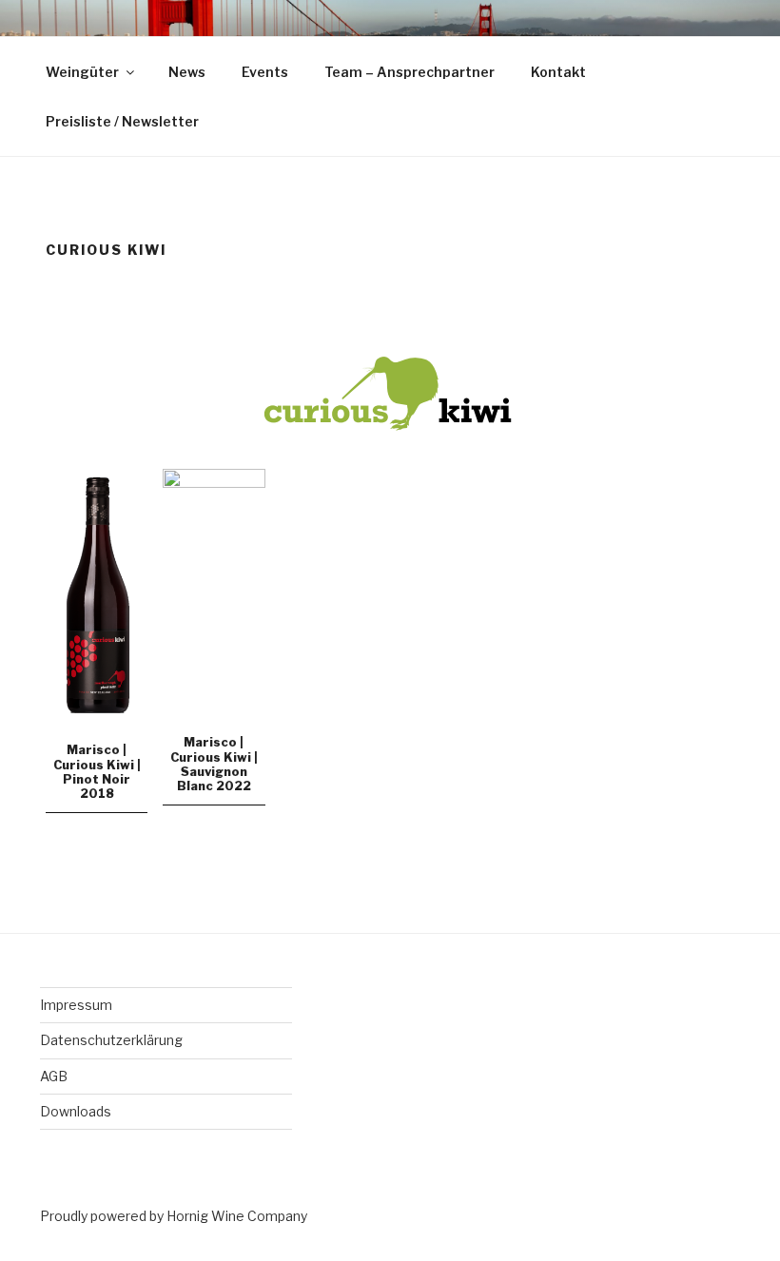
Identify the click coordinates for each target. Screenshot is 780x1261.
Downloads (75, 1111)
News (186, 72)
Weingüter (82, 72)
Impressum (76, 1005)
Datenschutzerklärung (111, 1040)
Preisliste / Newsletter (122, 121)
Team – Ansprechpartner (409, 72)
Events (265, 72)
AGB (54, 1076)
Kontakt (558, 72)
